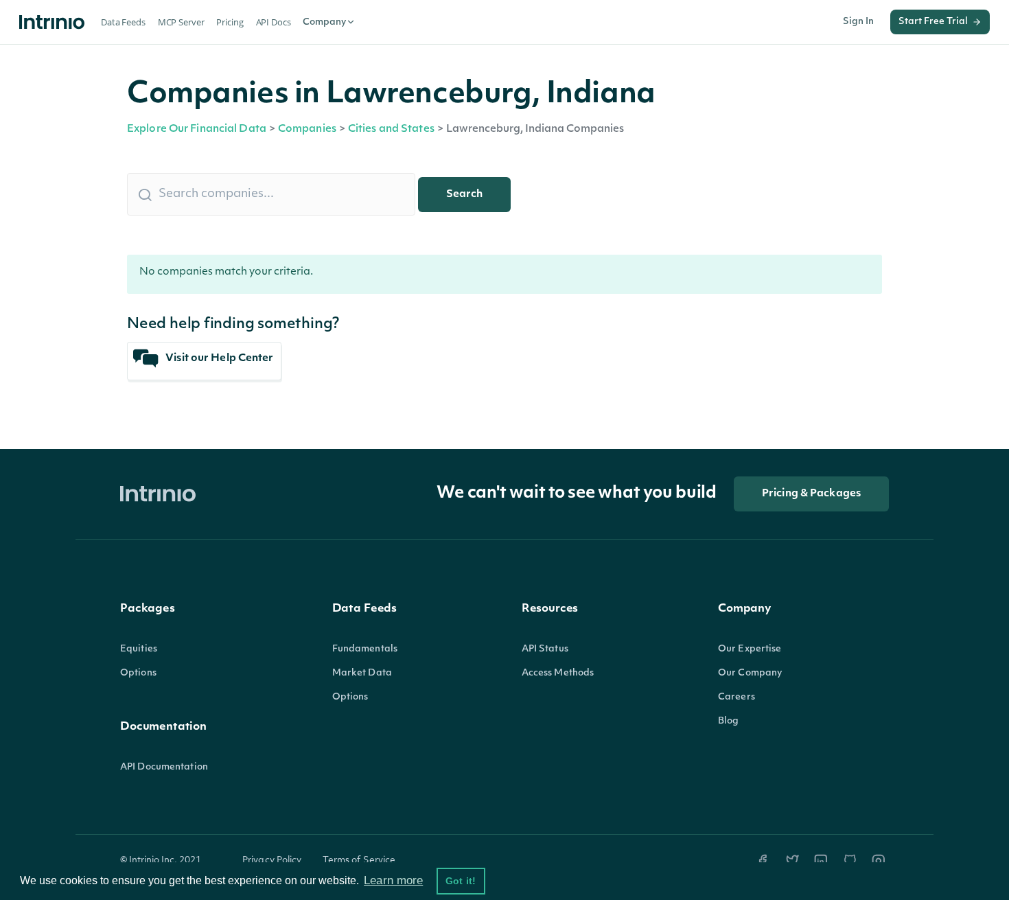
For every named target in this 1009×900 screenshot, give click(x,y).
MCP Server (181, 22)
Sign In (858, 21)
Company (324, 22)
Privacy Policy (272, 860)
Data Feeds (123, 22)
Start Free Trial (933, 21)
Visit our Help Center (218, 359)
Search (464, 194)
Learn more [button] (393, 880)
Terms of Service (359, 860)
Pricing (229, 22)
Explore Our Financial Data (196, 129)
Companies (307, 129)
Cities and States (391, 129)
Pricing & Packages (811, 494)
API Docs (273, 22)
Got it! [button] (460, 880)
